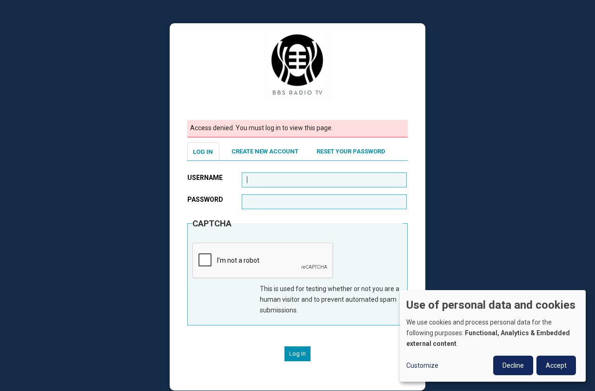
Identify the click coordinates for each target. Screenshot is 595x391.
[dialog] (493, 336)
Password (205, 199)
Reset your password (351, 151)
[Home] (297, 66)
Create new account (264, 151)
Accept (556, 365)
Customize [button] (422, 365)
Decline (513, 365)
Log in (203, 151)
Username (205, 177)
